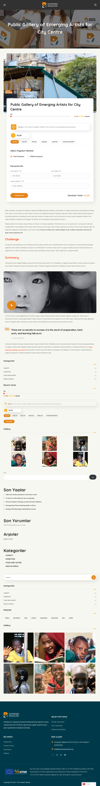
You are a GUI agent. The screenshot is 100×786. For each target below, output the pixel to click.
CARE (25, 618)
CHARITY (50, 368)
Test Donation (18, 156)
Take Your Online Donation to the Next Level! (21, 494)
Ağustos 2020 (8, 539)
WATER (71, 618)
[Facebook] (56, 754)
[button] (95, 5)
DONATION (50, 372)
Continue (9, 421)
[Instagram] (60, 754)
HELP (63, 618)
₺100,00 (44, 142)
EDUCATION (54, 618)
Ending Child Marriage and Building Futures (21, 509)
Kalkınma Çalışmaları (58, 729)
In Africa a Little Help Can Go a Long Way (20, 498)
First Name (14, 171)
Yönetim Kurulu (9, 746)
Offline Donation (36, 156)
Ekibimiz (6, 753)
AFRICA (7, 618)
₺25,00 (24, 142)
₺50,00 (34, 142)
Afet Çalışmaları (57, 726)
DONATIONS (43, 618)
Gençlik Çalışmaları (57, 722)
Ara (5, 473)
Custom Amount (68, 142)
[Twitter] (52, 754)
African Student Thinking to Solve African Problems (24, 502)
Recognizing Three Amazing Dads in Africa (21, 505)
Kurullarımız (8, 749)
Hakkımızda (7, 742)
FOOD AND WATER (50, 375)
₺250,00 (55, 142)
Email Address (16, 181)
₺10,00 (14, 142)
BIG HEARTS (16, 618)
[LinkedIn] (65, 754)
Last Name (55, 171)
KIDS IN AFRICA (50, 379)
